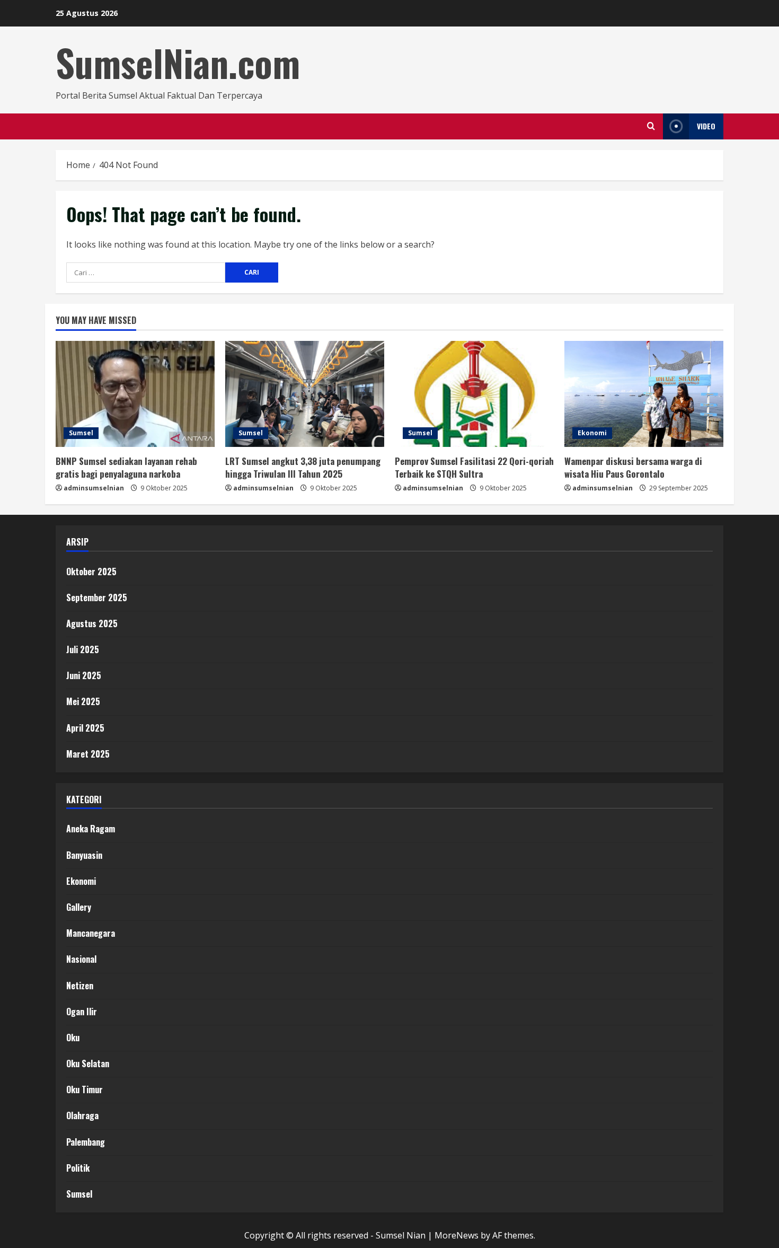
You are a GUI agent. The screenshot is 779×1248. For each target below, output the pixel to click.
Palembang (85, 1142)
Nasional (81, 959)
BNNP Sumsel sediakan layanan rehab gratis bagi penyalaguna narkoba (126, 467)
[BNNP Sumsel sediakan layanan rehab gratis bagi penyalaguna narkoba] (135, 394)
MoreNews (457, 1235)
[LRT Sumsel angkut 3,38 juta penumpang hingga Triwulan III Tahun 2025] (304, 394)
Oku (72, 1037)
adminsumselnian (94, 488)
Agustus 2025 (92, 623)
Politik (78, 1168)
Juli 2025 (82, 649)
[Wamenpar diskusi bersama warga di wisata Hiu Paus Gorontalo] (643, 394)
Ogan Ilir (81, 1011)
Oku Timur (84, 1089)
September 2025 (96, 597)
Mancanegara (90, 933)
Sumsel (81, 432)
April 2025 (85, 728)
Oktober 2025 (91, 571)
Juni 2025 (83, 675)
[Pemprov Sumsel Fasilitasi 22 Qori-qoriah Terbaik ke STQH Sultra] (474, 394)
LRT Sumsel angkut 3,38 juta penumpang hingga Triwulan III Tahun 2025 (302, 467)
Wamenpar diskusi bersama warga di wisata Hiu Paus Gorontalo (633, 467)
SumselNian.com (178, 63)
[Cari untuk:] (145, 272)
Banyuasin (84, 855)
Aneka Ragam (90, 828)
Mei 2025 (83, 701)
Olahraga (82, 1115)
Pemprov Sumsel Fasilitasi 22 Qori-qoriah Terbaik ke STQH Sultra (474, 467)
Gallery (78, 907)
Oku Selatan (87, 1063)
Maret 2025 (88, 754)
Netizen (79, 985)
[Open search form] (651, 126)
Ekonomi (592, 432)
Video (706, 125)
